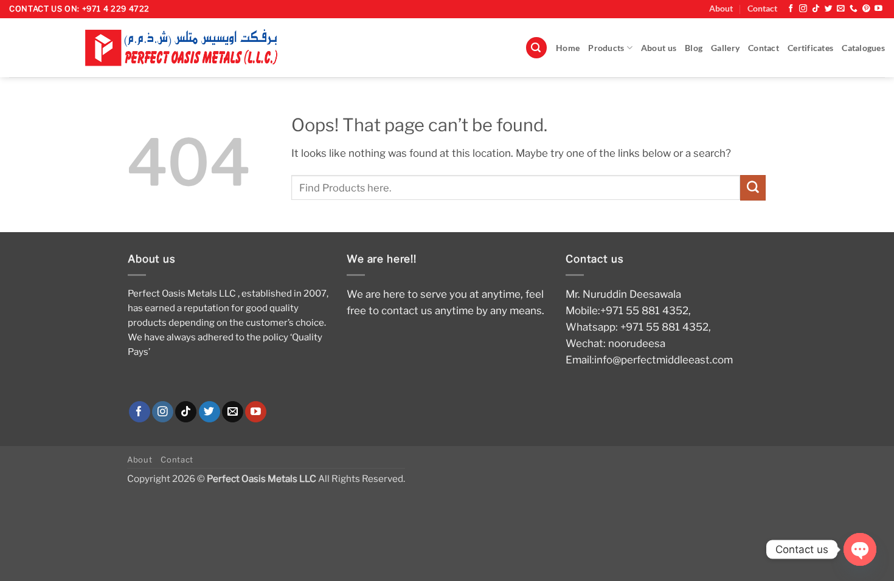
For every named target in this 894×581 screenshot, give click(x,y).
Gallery (725, 48)
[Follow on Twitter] (829, 8)
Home (568, 48)
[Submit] (753, 187)
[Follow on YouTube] (878, 8)
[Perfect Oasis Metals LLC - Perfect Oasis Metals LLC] (187, 47)
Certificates (810, 48)
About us (658, 48)
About (721, 8)
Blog (693, 48)
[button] (536, 47)
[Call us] (854, 8)
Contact (762, 8)
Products (606, 48)
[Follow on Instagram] (803, 8)
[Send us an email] (841, 8)
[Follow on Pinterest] (866, 8)
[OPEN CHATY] (860, 549)
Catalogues (863, 48)
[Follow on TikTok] (816, 8)
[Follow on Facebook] (791, 8)
